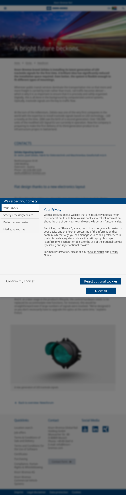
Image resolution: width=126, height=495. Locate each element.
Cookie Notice (96, 252)
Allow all (101, 291)
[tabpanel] (83, 232)
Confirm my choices (20, 281)
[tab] (19, 207)
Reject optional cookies (100, 281)
